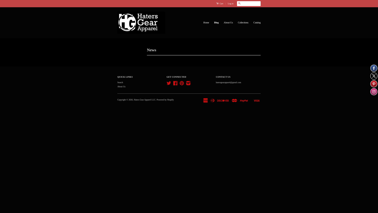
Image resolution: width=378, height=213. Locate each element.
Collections (243, 22)
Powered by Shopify (165, 100)
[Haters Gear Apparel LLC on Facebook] (175, 84)
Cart (221, 4)
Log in (230, 4)
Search (120, 82)
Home (206, 22)
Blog (216, 22)
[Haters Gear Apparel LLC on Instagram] (188, 84)
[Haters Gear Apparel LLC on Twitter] (169, 84)
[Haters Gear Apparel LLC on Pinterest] (182, 84)
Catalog (257, 22)
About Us (228, 22)
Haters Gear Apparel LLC (144, 100)
